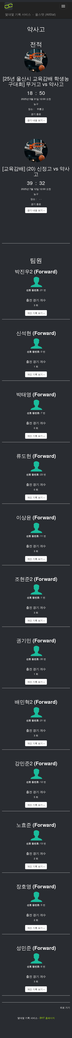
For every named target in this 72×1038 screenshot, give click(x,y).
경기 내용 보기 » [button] (36, 120)
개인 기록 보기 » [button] (36, 313)
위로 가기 (65, 1007)
